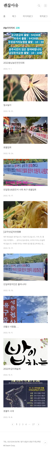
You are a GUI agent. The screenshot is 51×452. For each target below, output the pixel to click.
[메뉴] (45, 5)
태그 (14, 16)
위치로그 (44, 16)
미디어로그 (28, 16)
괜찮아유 (11, 6)
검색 (39, 6)
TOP (45, 443)
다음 (38, 424)
